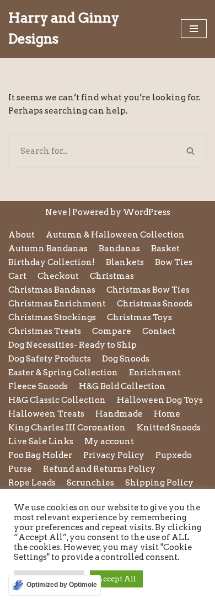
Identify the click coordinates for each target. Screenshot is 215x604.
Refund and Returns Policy (99, 469)
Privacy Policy (113, 455)
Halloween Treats (46, 414)
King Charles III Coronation (67, 428)
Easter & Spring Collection (63, 373)
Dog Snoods (125, 359)
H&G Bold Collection (122, 386)
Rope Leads (32, 483)
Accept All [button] (116, 579)
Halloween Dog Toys (160, 400)
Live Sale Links (40, 441)
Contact (158, 331)
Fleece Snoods (38, 386)
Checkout (58, 276)
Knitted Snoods (169, 428)
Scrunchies (90, 483)
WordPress (146, 212)
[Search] (191, 151)
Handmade (119, 414)
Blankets (125, 262)
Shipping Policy (159, 483)
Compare (111, 331)
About (21, 235)
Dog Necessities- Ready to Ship (72, 345)
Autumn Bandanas (48, 249)
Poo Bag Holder (40, 455)
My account (109, 441)
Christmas (112, 276)
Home (167, 414)
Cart (17, 276)
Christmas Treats (44, 331)
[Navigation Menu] (194, 28)
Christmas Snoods (154, 304)
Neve (56, 212)
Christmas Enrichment (57, 304)
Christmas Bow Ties (148, 290)
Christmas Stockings (52, 317)
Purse (20, 469)
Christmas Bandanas (51, 290)
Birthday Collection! (51, 262)
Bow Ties (173, 262)
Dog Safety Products (49, 359)
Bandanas (119, 249)
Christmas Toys (139, 317)
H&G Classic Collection (57, 400)
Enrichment (155, 373)
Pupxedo (173, 455)
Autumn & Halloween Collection (115, 235)
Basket (165, 249)
